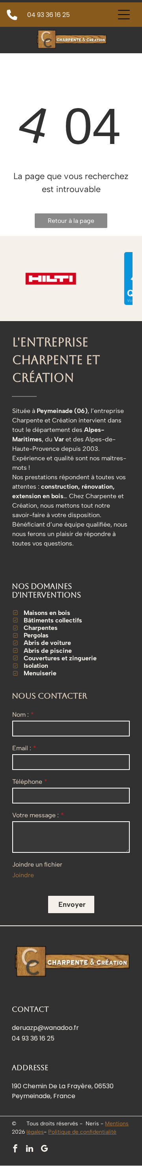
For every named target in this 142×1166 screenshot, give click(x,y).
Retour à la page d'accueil (71, 222)
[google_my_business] (44, 1149)
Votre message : (35, 815)
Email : (21, 748)
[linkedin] (29, 1149)
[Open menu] (124, 15)
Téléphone (27, 781)
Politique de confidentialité (82, 1132)
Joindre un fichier (37, 864)
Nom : (20, 714)
